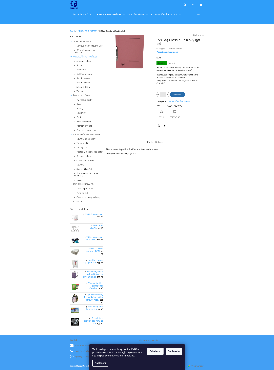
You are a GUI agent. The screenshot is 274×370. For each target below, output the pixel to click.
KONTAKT (77, 201)
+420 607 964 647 (82, 357)
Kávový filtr (81, 147)
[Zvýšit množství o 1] (167, 94)
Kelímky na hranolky (86, 139)
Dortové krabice (83, 156)
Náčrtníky (81, 113)
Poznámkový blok (84, 126)
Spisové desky (83, 87)
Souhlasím (174, 351)
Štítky (79, 65)
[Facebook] (164, 125)
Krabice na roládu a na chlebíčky (86, 174)
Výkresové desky (84, 100)
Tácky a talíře (82, 143)
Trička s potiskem (84, 189)
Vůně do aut (82, 193)
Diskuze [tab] (159, 142)
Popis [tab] (149, 142)
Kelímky (80, 165)
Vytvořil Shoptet (197, 366)
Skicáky (80, 104)
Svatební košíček (84, 169)
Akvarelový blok (83, 121)
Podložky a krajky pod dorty (89, 152)
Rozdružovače (83, 83)
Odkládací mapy (84, 74)
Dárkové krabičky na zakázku (85, 51)
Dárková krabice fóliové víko (89, 46)
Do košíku (177, 94)
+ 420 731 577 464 (82, 351)
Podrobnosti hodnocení (167, 52)
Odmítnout (155, 351)
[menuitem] (83, 14)
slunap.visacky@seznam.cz (86, 345)
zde (132, 355)
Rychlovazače (83, 78)
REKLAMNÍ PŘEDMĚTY (83, 184)
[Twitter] (159, 125)
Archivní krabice (83, 61)
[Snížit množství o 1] (158, 94)
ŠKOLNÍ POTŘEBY (81, 95)
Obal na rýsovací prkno (87, 130)
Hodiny (79, 108)
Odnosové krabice (84, 160)
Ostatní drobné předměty (88, 197)
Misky (79, 180)
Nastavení (100, 363)
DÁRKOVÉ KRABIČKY (82, 41)
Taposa (79, 91)
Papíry (79, 117)
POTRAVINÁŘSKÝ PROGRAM (86, 134)
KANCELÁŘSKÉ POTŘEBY (85, 57)
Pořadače (81, 70)
